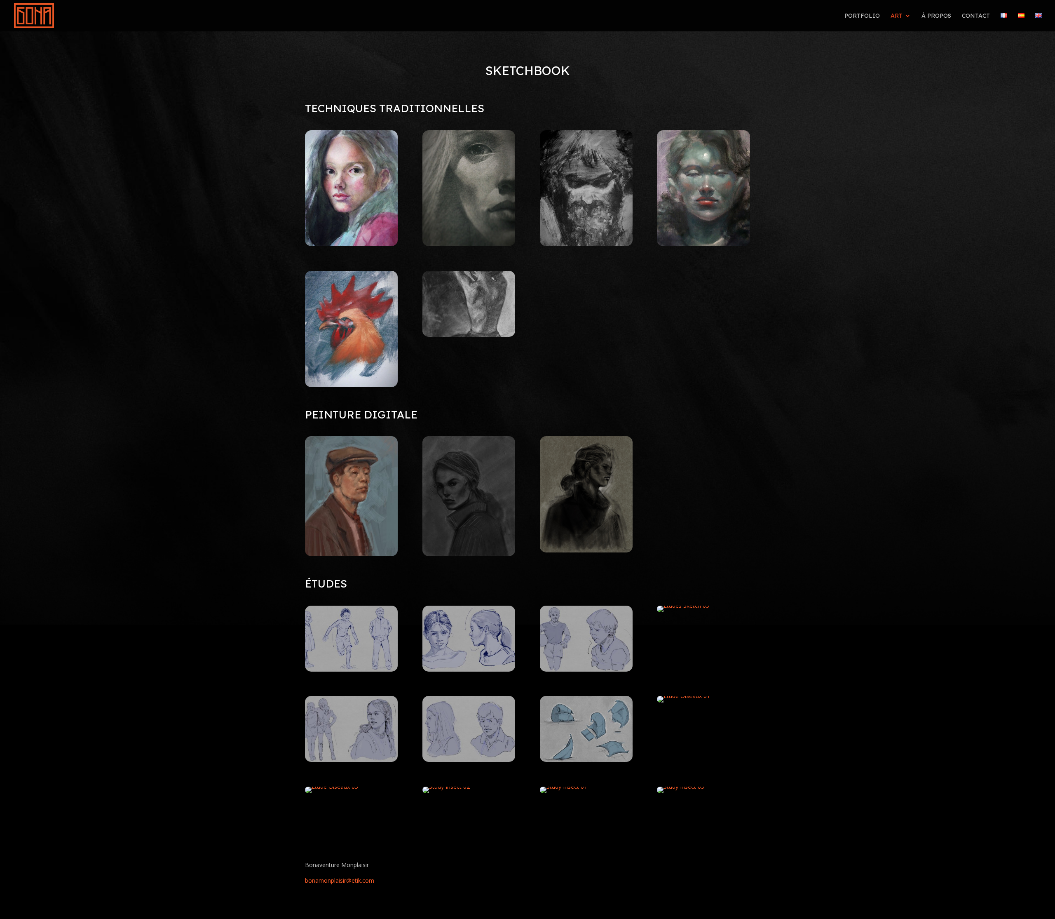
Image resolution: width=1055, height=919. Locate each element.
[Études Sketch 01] (586, 669)
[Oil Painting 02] (703, 244)
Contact (976, 16)
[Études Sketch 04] (468, 669)
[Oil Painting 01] (351, 385)
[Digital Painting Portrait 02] (351, 554)
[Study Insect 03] (680, 786)
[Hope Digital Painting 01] (586, 550)
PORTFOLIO (862, 16)
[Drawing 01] (468, 244)
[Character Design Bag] (586, 760)
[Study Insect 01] (563, 786)
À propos (936, 16)
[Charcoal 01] (468, 334)
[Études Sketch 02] (351, 760)
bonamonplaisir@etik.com (339, 880)
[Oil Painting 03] (586, 244)
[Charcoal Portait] (468, 554)
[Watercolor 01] (351, 244)
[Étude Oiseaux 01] (683, 696)
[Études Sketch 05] (683, 605)
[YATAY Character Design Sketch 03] (468, 760)
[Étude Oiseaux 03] (331, 786)
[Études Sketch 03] (351, 669)
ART (897, 16)
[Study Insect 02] (446, 786)
